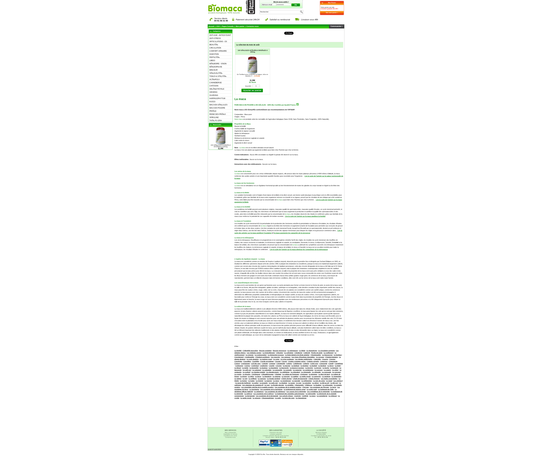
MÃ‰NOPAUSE (215, 67)
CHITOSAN (213, 86)
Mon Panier (332, 2)
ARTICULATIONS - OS (218, 42)
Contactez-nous (252, 26)
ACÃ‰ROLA (214, 79)
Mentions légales (321, 432)
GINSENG (213, 92)
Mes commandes (230, 432)
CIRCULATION (215, 48)
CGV (218, 26)
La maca (242, 147)
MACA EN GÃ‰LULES (218, 105)
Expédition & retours (230, 434)
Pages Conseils (228, 26)
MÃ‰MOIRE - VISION (218, 64)
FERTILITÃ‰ (214, 57)
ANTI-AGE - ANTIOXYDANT (220, 35)
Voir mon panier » (332, 12)
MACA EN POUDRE (217, 108)
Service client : (276, 437)
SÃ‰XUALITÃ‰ (215, 73)
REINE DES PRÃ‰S (217, 114)
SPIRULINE (214, 117)
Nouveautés (217, 124)
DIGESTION (214, 54)
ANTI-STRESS (215, 38)
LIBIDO (212, 60)
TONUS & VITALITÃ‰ (217, 76)
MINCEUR (213, 70)
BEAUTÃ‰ (213, 45)
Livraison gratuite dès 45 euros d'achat (276, 435)
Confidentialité (321, 434)
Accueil (211, 26)
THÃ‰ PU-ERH (215, 121)
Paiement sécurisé (276, 432)
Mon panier (240, 26)
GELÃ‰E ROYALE (216, 89)
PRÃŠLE (212, 111)
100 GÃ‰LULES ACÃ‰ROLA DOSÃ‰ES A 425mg (221, 145)
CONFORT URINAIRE (218, 51)
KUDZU (212, 102)
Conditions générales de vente (321, 435)
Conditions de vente (230, 435)
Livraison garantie (276, 434)
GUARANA (213, 95)
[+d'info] (257, 76)
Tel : (321, 437)
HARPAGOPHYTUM (217, 98)
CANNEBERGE (215, 83)
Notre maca (238, 119)
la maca (280, 200)
